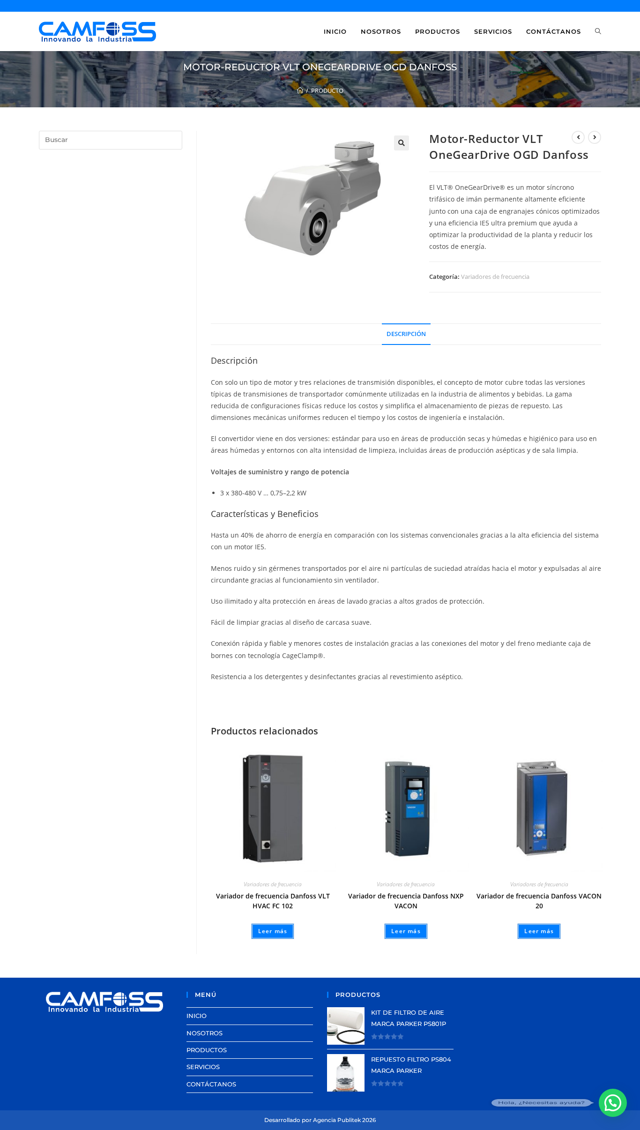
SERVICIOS (203, 1066)
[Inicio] (300, 90)
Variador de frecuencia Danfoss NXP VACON (406, 900)
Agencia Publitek (337, 1119)
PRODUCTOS (206, 1050)
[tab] (406, 334)
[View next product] (594, 137)
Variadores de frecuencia (495, 276)
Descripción (406, 334)
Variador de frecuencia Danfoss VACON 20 (539, 900)
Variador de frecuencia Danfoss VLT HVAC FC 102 (273, 900)
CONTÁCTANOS (211, 1084)
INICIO (196, 1015)
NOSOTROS (204, 1033)
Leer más (273, 931)
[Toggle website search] (598, 31)
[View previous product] (578, 137)
